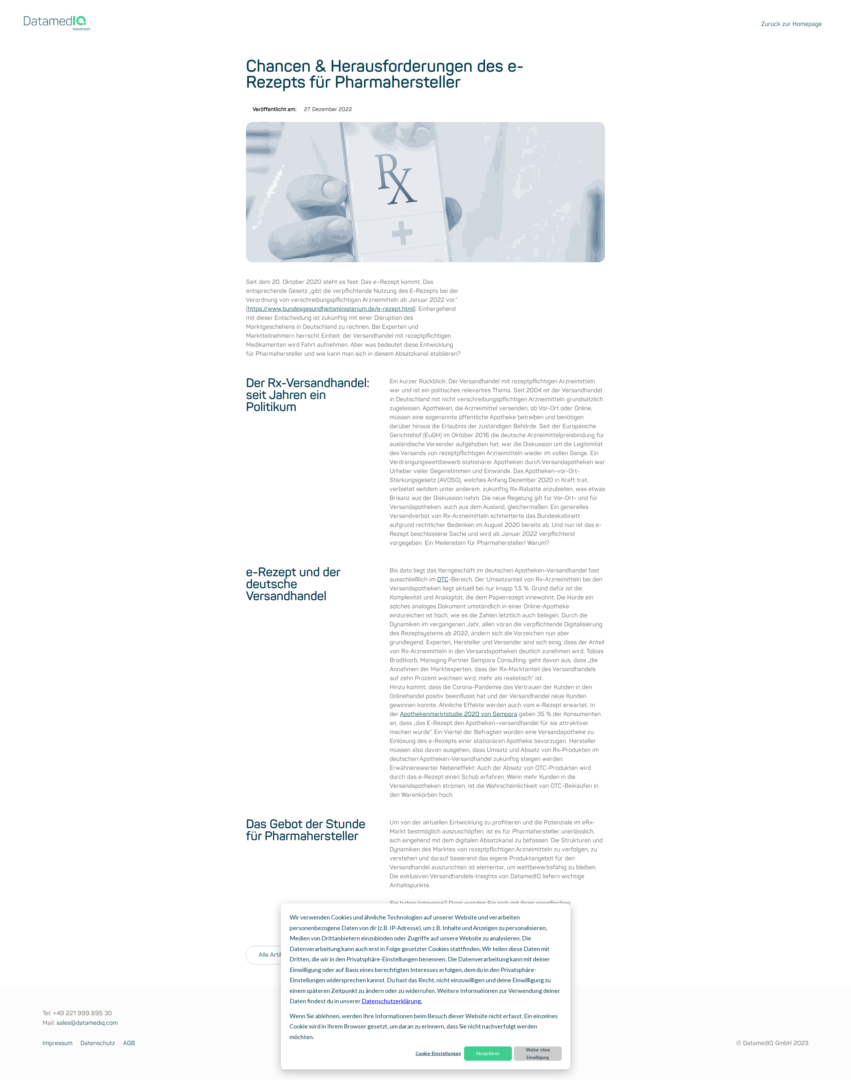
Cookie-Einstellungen (438, 1053)
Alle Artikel (273, 955)
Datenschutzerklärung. (392, 1001)
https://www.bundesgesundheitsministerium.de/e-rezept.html (331, 309)
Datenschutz (97, 1043)
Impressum (57, 1043)
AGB (129, 1043)
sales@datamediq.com (87, 1023)
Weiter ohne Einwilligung (538, 1053)
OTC (442, 580)
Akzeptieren (488, 1053)
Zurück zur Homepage (791, 24)
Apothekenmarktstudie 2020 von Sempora (458, 714)
